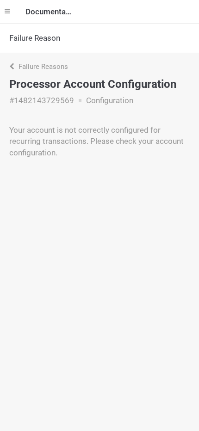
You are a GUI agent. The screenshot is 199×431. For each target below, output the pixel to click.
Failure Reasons (42, 66)
